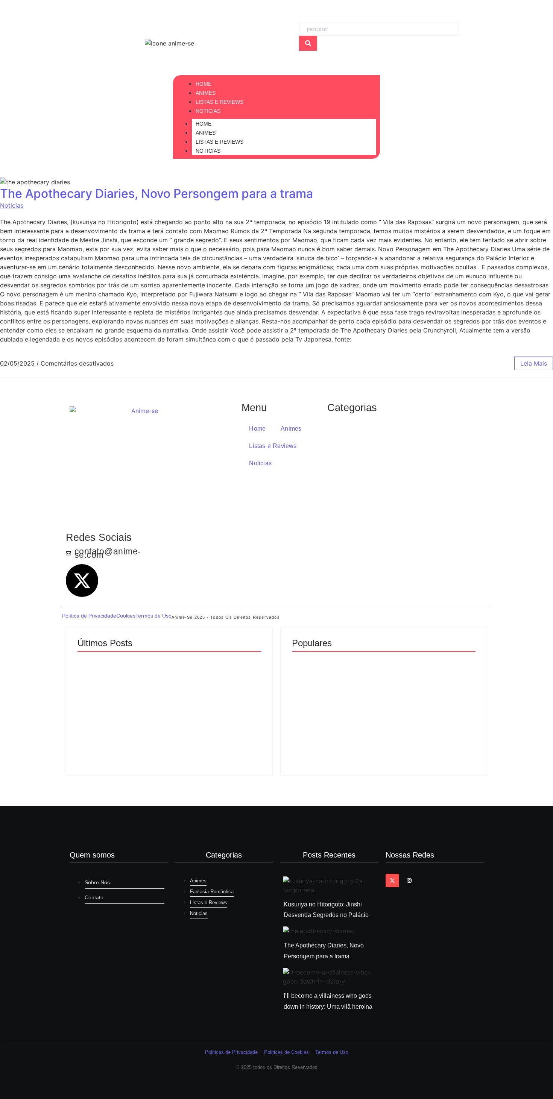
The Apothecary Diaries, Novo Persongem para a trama (156, 193)
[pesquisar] (308, 43)
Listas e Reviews (219, 142)
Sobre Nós (97, 882)
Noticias (208, 151)
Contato (94, 897)
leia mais (533, 363)
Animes (206, 133)
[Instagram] (409, 880)
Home (203, 124)
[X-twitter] (82, 580)
